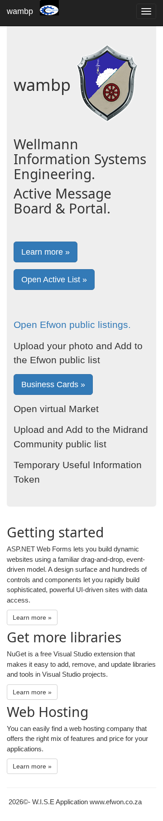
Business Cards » (53, 384)
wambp (20, 11)
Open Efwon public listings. (72, 324)
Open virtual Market (56, 408)
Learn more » (45, 251)
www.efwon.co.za (116, 802)
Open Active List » (54, 279)
